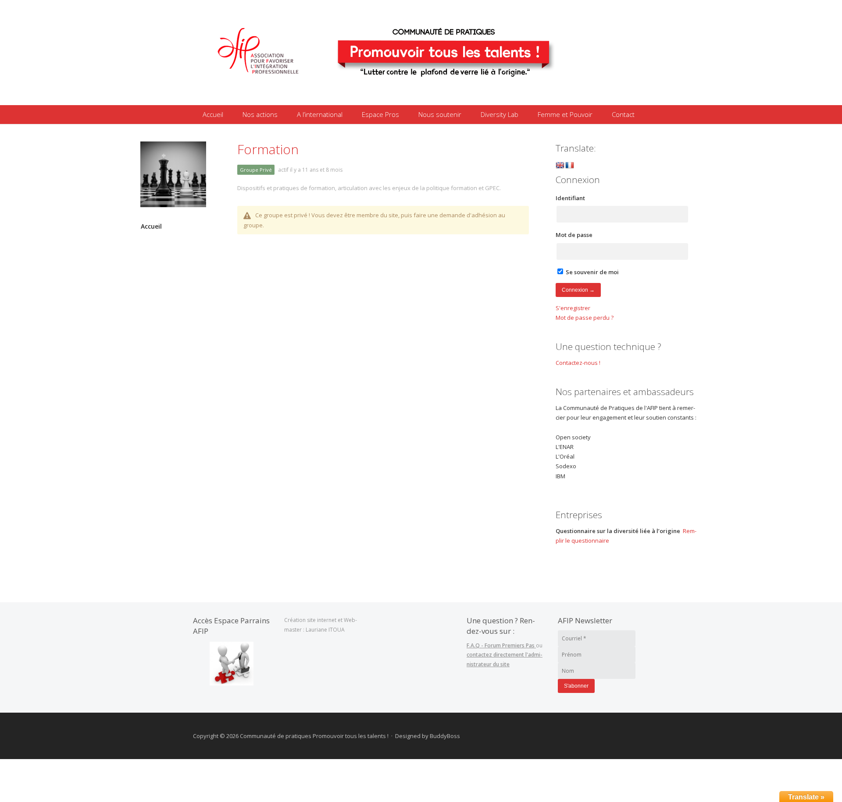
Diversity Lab (499, 114)
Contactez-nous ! (578, 363)
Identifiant (570, 198)
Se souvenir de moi (591, 272)
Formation (268, 149)
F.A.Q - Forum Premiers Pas (501, 645)
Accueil (213, 114)
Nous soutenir (439, 114)
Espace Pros (380, 114)
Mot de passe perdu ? (585, 318)
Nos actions (260, 114)
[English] (560, 166)
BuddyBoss (445, 736)
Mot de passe (574, 235)
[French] (569, 166)
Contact (623, 114)
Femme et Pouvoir (565, 114)
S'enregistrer (573, 308)
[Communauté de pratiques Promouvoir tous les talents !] (401, 93)
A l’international (320, 114)
